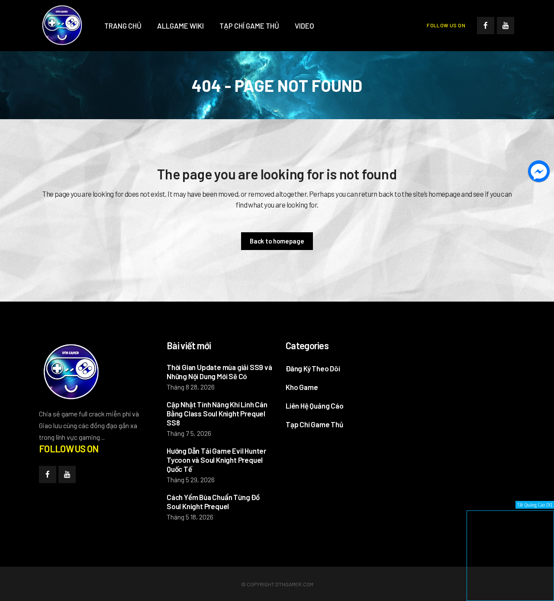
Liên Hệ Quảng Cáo (315, 405)
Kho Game (302, 387)
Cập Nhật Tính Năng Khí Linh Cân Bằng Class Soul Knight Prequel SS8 (217, 413)
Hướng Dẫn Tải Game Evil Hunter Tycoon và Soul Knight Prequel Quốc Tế (216, 459)
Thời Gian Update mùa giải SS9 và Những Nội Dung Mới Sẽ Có (219, 371)
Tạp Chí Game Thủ (314, 424)
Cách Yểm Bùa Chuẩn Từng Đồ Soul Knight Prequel (213, 501)
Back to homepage (277, 241)
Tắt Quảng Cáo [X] (534, 505)
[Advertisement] (470, 394)
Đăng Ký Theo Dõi (313, 368)
